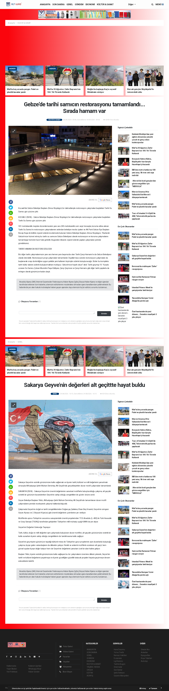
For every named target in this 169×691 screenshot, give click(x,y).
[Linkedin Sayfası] (26, 657)
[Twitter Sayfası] (12, 657)
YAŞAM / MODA (93, 667)
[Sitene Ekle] (40, 657)
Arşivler (66, 662)
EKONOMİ (90, 4)
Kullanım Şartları (34, 666)
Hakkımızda (11, 666)
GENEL (70, 4)
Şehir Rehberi (119, 673)
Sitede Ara (145, 649)
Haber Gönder (34, 672)
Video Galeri (68, 652)
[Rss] (31, 657)
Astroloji (144, 661)
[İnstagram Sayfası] (17, 657)
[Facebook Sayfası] (7, 657)
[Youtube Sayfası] (22, 657)
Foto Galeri (68, 646)
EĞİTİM (90, 673)
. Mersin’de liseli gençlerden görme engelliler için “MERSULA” (144, 183)
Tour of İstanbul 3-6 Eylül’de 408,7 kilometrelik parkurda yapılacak (144, 216)
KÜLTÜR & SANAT (105, 4)
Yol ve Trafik (119, 652)
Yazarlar (66, 657)
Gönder (104, 314)
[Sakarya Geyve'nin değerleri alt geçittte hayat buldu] (60, 434)
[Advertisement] (84, 45)
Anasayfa (11, 23)
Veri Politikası (12, 672)
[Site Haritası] (36, 657)
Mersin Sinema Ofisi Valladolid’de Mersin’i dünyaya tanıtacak (141, 194)
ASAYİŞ (90, 676)
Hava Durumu (119, 649)
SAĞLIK (90, 670)
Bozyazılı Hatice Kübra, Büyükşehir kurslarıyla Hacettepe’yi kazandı (142, 161)
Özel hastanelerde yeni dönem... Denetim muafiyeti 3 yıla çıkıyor (144, 314)
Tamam (154, 688)
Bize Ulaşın (67, 672)
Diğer (131, 4)
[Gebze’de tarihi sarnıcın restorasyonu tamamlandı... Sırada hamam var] (60, 160)
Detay (143, 688)
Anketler (144, 652)
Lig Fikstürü (118, 661)
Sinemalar (118, 667)
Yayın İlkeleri (12, 669)
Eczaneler (118, 658)
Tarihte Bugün (119, 664)
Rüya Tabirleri (146, 658)
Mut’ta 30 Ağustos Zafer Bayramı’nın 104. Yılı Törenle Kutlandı (144, 151)
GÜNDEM (79, 4)
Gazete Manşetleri (121, 676)
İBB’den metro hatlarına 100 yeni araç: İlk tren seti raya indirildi (143, 172)
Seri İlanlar (118, 670)
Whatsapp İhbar (34, 669)
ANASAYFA (45, 4)
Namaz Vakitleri (120, 655)
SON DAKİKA (58, 4)
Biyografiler (145, 655)
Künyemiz (67, 667)
